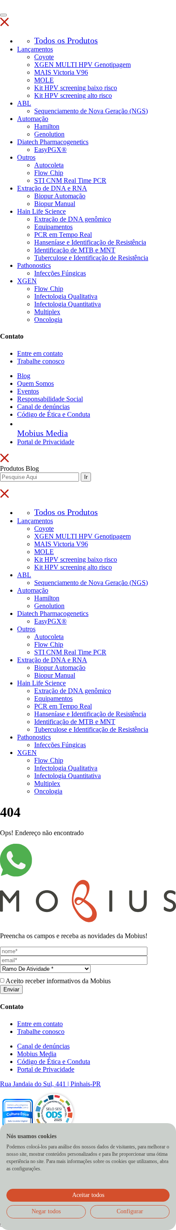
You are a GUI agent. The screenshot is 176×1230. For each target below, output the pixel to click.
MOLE (44, 80)
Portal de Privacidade (45, 441)
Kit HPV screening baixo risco (75, 87)
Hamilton (46, 126)
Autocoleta (49, 165)
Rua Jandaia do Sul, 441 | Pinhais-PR (50, 1084)
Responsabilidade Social (50, 399)
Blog (23, 375)
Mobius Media (36, 1053)
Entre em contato (40, 353)
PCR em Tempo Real (63, 234)
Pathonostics (34, 265)
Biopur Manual (54, 203)
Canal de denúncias (43, 406)
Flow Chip (48, 172)
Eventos (28, 391)
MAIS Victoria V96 (61, 72)
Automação (32, 118)
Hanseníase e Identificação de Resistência (90, 242)
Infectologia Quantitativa (67, 304)
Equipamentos (53, 226)
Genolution (49, 134)
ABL (24, 103)
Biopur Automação (59, 196)
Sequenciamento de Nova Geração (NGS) (91, 111)
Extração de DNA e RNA (52, 188)
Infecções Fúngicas (60, 273)
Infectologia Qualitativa (65, 296)
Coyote (44, 57)
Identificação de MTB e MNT (74, 250)
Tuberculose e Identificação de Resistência (91, 257)
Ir (86, 477)
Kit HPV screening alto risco (73, 95)
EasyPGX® (50, 149)
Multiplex (47, 311)
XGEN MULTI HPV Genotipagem (82, 64)
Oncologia (48, 319)
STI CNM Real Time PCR (70, 180)
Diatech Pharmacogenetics (52, 141)
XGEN (27, 281)
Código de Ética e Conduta (53, 414)
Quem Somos (35, 383)
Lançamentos (35, 49)
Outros (26, 157)
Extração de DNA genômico (72, 219)
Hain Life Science (41, 211)
